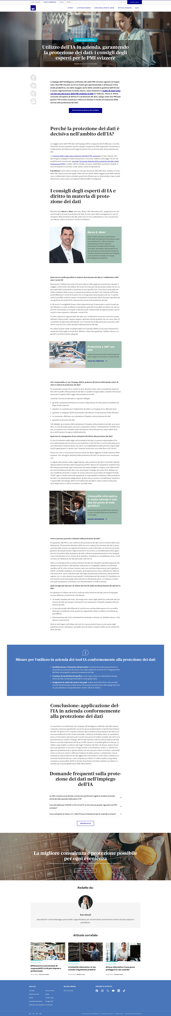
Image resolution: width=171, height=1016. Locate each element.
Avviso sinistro (49, 990)
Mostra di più (85, 823)
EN (41, 1014)
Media (47, 994)
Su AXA (61, 2)
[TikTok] (124, 990)
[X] (108, 990)
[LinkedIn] (119, 990)
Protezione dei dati (107, 1014)
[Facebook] (97, 990)
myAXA (68, 2)
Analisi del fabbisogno (95, 361)
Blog (137, 8)
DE (30, 1014)
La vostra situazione (84, 8)
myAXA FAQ (48, 1005)
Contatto (32, 990)
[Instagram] (103, 990)
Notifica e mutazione (125, 8)
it (121, 2)
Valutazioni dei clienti (35, 1001)
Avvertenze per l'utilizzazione (90, 1014)
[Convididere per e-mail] (33, 101)
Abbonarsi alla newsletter (37, 1005)
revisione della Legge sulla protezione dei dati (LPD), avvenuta (76, 156)
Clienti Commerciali (49, 2)
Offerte (70, 8)
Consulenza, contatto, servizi (104, 8)
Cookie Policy (119, 1014)
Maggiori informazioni (95, 519)
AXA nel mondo (68, 990)
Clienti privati (35, 2)
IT (37, 1014)
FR (34, 1014)
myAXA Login (49, 998)
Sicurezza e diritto (85, 39)
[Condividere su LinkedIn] (33, 85)
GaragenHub (49, 1001)
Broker (31, 998)
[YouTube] (113, 990)
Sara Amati (85, 64)
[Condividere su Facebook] (33, 77)
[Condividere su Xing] (33, 93)
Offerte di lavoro (34, 994)
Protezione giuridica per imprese (85, 110)
